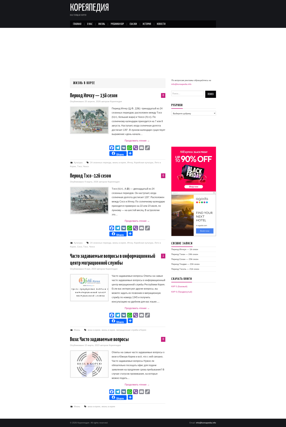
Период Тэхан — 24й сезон (184, 254)
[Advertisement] (143, 50)
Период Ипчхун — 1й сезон (184, 249)
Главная (77, 24)
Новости (161, 24)
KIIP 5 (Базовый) (179, 286)
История (147, 24)
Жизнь (101, 24)
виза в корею (94, 330)
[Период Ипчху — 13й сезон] (89, 120)
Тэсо (79, 166)
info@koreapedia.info (181, 84)
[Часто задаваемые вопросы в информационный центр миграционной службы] (89, 288)
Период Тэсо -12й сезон (90, 176)
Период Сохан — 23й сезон (184, 259)
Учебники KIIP (117, 24)
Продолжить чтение (137, 140)
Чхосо (86, 166)
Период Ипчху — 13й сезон (93, 95)
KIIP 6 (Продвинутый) (181, 292)
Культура (78, 162)
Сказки (133, 24)
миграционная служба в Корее (131, 330)
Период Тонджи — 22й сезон (185, 264)
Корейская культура (143, 162)
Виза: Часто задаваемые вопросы (99, 339)
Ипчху (130, 162)
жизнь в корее (119, 162)
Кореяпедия (89, 8)
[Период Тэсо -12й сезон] (89, 201)
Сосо (79, 246)
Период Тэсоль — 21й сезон (185, 269)
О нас (90, 24)
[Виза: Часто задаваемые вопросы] (89, 364)
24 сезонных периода (100, 162)
